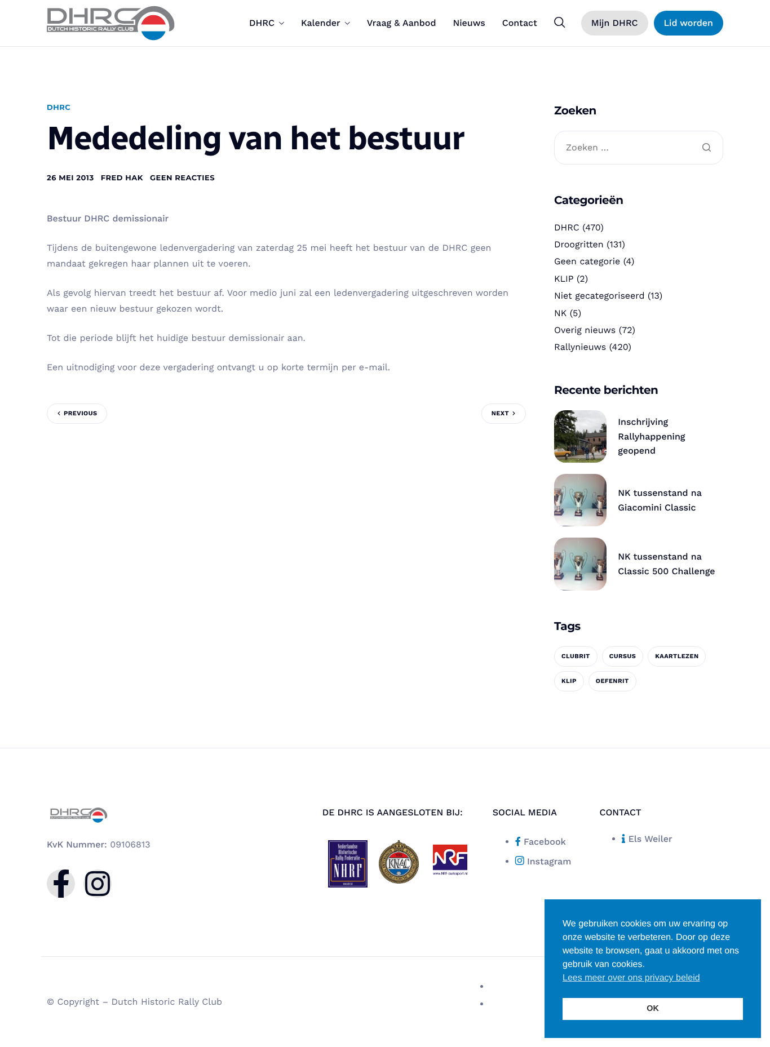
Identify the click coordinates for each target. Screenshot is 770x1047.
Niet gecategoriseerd (599, 295)
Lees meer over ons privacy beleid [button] (631, 978)
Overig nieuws (585, 330)
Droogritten (579, 244)
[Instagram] (97, 883)
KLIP (564, 278)
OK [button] (653, 1008)
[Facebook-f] (61, 883)
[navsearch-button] (559, 22)
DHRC (262, 23)
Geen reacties (182, 178)
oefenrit (612, 681)
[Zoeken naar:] (638, 148)
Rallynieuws (580, 346)
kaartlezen (676, 656)
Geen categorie (587, 261)
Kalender (320, 23)
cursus (622, 656)
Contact (519, 23)
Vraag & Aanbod (401, 23)
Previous (80, 413)
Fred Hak (122, 178)
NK (560, 313)
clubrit (575, 656)
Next (500, 413)
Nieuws (469, 23)
